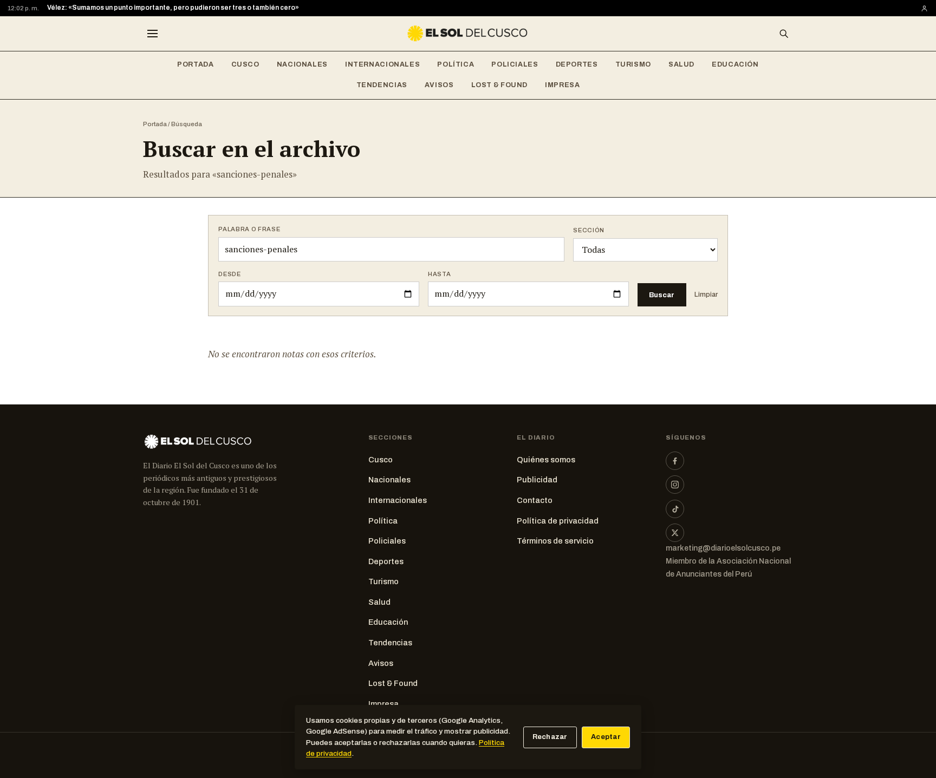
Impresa (562, 85)
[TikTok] (675, 509)
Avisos (439, 85)
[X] (675, 533)
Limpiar (706, 294)
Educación (735, 64)
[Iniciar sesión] (924, 8)
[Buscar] (784, 33)
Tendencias (381, 85)
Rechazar (550, 737)
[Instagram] (675, 484)
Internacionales (382, 64)
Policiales (514, 64)
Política (455, 64)
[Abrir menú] (152, 33)
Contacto (534, 500)
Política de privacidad (558, 521)
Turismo (633, 64)
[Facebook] (675, 461)
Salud (681, 64)
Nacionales (302, 64)
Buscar (661, 295)
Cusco (245, 64)
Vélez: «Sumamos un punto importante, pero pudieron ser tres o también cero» (173, 7)
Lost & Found (499, 85)
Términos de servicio (555, 541)
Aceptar (606, 737)
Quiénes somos (546, 459)
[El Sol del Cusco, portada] (468, 33)
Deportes (577, 64)
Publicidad (537, 479)
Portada (195, 64)
